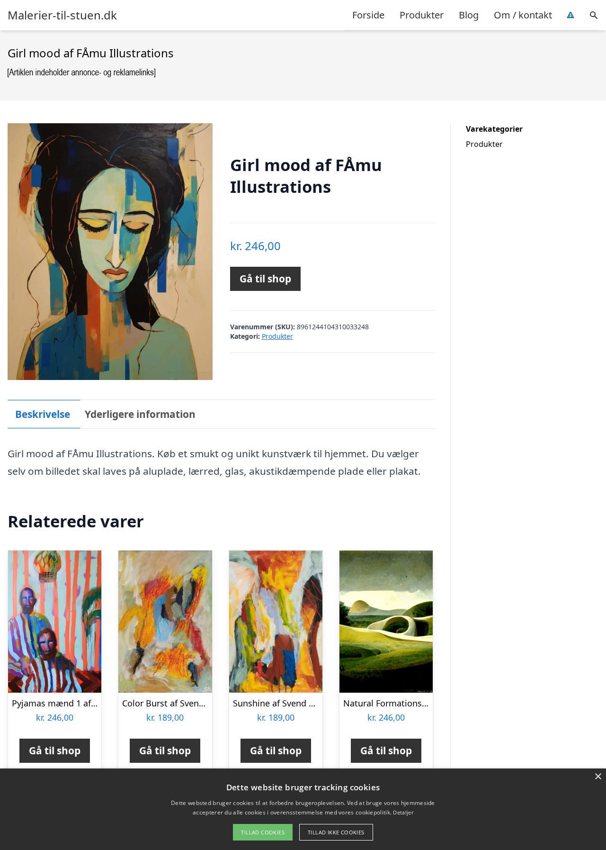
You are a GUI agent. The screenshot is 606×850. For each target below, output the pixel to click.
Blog (469, 15)
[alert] (303, 809)
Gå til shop (265, 278)
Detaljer (403, 812)
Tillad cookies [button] (263, 832)
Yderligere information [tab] (140, 414)
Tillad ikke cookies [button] (336, 832)
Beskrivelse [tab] (42, 414)
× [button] (597, 776)
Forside (368, 15)
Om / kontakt (523, 15)
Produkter (422, 15)
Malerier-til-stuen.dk (62, 15)
